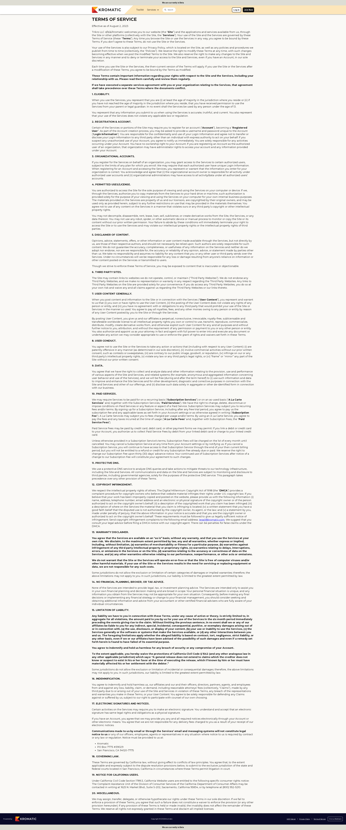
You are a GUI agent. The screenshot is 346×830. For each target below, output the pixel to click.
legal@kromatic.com (212, 519)
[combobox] (172, 10)
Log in (236, 10)
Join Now (248, 10)
